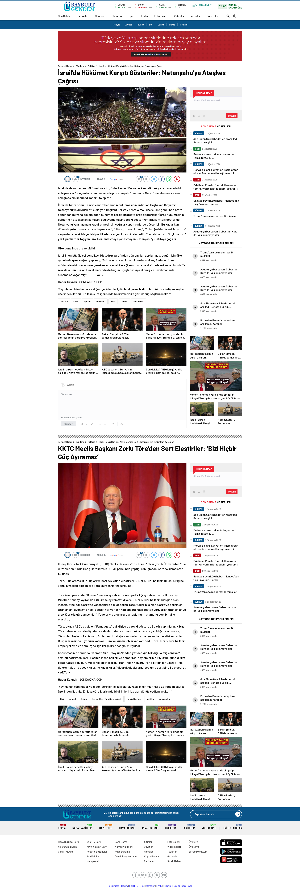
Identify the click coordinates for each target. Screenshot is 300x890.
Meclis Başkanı (134, 699)
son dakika (139, 301)
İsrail (113, 301)
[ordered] (100, 424)
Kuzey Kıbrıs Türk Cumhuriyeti (106, 699)
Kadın (144, 16)
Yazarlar (195, 16)
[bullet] (104, 424)
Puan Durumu (150, 826)
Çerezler (150, 885)
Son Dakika (64, 16)
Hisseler (170, 826)
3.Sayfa (116, 24)
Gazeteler (212, 16)
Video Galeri (174, 846)
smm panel (92, 861)
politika (124, 301)
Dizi (62, 699)
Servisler (83, 16)
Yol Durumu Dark (67, 846)
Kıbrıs (84, 699)
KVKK (159, 885)
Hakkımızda (113, 885)
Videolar (179, 16)
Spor (132, 16)
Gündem (100, 16)
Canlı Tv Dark (93, 841)
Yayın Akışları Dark (96, 846)
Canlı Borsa (121, 841)
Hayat (172, 24)
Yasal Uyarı (187, 885)
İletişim (124, 885)
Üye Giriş (193, 841)
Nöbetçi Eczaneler (96, 851)
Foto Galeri (161, 16)
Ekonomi (117, 16)
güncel (87, 301)
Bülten (141, 24)
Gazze (76, 301)
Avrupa (128, 24)
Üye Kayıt (194, 846)
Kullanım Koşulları (172, 885)
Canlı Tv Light (65, 851)
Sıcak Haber (174, 861)
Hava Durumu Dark (68, 841)
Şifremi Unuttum (198, 851)
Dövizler (148, 846)
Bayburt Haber (65, 66)
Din (150, 24)
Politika (184, 24)
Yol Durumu (209, 826)
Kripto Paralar (232, 826)
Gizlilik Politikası (137, 885)
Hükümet (100, 301)
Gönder (68, 423)
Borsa (62, 826)
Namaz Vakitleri (82, 826)
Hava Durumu (127, 826)
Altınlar (148, 841)
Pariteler (189, 826)
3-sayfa (64, 301)
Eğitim (160, 24)
